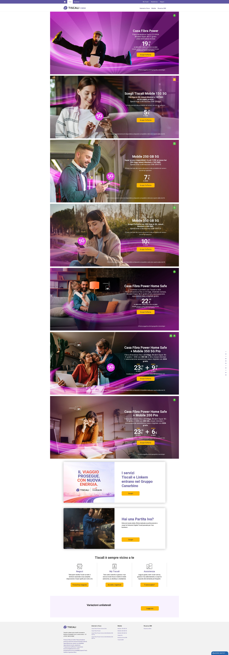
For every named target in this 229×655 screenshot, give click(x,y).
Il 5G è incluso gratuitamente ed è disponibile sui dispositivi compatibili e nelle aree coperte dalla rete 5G (136, 262)
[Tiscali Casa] (77, 8)
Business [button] (76, 2)
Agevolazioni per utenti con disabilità (73, 643)
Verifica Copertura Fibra (70, 652)
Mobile (153, 8)
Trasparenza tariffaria (69, 647)
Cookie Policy (75, 639)
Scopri (130, 493)
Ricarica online (147, 628)
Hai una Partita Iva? (138, 519)
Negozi (162, 2)
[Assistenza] (149, 566)
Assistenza (154, 2)
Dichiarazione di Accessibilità (71, 650)
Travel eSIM (121, 639)
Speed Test (83, 650)
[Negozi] (79, 566)
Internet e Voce (145, 8)
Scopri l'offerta (145, 55)
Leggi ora (149, 608)
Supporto (120, 635)
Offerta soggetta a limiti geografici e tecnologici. (151, 454)
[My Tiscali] (114, 566)
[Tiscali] (65, 1)
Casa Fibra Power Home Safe (99, 628)
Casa (70, 2)
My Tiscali (145, 2)
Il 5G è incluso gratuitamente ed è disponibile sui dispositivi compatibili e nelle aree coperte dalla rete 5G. (136, 134)
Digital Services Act (73, 648)
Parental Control (82, 641)
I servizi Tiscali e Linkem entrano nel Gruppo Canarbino (137, 479)
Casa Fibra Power (96, 630)
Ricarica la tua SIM (122, 637)
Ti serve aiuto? (149, 585)
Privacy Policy (67, 639)
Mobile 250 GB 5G (122, 630)
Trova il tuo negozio (79, 585)
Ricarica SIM (162, 8)
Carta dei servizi (72, 641)
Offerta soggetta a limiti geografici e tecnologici (151, 70)
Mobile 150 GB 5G (122, 628)
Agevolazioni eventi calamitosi (72, 645)
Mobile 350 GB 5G (122, 633)
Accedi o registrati (114, 585)
